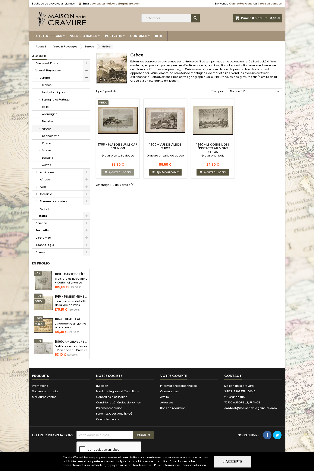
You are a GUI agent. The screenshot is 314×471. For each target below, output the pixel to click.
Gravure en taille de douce (165, 156)
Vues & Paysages (83, 36)
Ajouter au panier (117, 172)
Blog (159, 36)
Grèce (46, 129)
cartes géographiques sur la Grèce (203, 77)
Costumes (138, 36)
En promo (41, 263)
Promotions (40, 386)
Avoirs (164, 397)
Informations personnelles (178, 386)
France (47, 85)
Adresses (166, 402)
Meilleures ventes (44, 397)
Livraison (102, 386)
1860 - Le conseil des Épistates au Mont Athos (212, 148)
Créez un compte (270, 3)
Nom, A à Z (255, 91)
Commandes (169, 391)
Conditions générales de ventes (118, 402)
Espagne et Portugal (56, 99)
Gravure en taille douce (117, 156)
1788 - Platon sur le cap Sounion (117, 146)
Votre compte (173, 375)
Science (41, 223)
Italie (45, 107)
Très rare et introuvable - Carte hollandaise (71, 281)
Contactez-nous (107, 419)
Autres (46, 165)
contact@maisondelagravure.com (115, 3)
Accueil (39, 55)
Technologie (44, 245)
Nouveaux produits (45, 391)
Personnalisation (194, 465)
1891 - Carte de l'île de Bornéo (71, 274)
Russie (46, 143)
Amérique (47, 172)
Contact (233, 375)
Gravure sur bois (212, 156)
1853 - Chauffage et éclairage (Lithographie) (71, 319)
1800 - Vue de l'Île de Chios (165, 146)
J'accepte (232, 461)
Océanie (46, 194)
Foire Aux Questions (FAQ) (114, 414)
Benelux (47, 121)
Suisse (46, 150)
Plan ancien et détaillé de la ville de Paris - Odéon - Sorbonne (70, 305)
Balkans (47, 158)
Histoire (41, 216)
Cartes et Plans (49, 36)
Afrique (45, 179)
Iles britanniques (53, 92)
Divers (40, 252)
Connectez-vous (240, 3)
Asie (43, 187)
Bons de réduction (173, 408)
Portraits (113, 36)
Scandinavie (50, 136)
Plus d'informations (167, 465)
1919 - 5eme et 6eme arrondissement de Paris (71, 296)
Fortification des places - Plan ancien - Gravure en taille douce (71, 350)
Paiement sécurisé (109, 408)
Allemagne (49, 114)
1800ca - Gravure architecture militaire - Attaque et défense (71, 342)
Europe (45, 78)
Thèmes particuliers (53, 201)
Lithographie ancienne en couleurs (70, 325)
